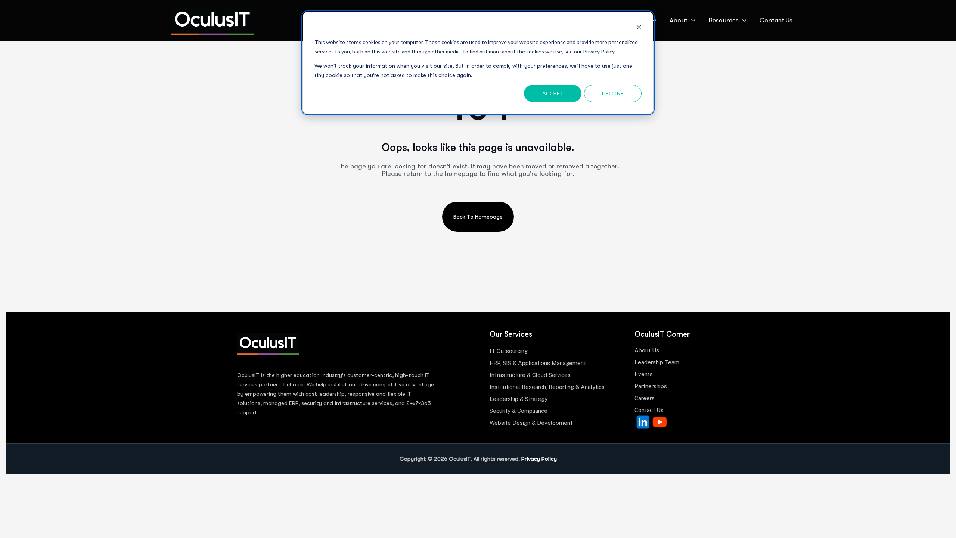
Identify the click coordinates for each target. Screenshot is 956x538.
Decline (613, 93)
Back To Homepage (478, 216)
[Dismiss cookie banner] (639, 28)
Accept (553, 93)
